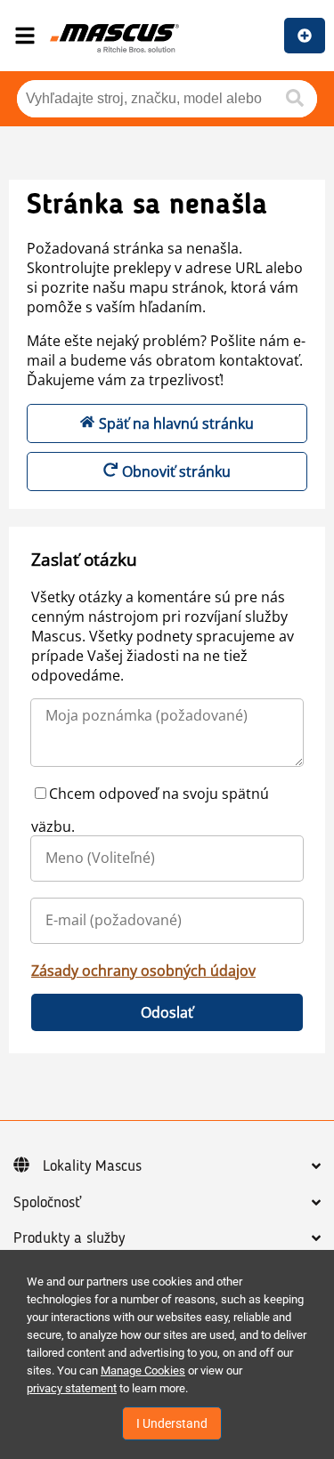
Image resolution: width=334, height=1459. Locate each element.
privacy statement (72, 1388)
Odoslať (167, 1012)
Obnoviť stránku (176, 471)
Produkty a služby (69, 1238)
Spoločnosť (47, 1203)
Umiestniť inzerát (304, 35)
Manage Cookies (143, 1370)
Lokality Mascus (92, 1166)
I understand (172, 1423)
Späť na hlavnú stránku (176, 423)
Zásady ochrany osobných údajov (143, 970)
